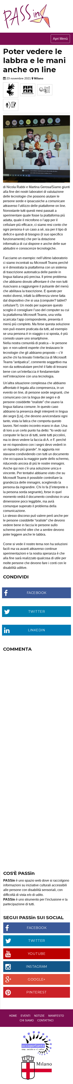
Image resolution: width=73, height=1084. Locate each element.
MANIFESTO (56, 1015)
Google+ (36, 979)
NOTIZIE (39, 1015)
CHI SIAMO (27, 1020)
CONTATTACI (45, 1020)
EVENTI (25, 1015)
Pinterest (36, 992)
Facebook (36, 928)
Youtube (37, 954)
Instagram (36, 967)
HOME (13, 1015)
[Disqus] (36, 705)
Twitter (36, 941)
